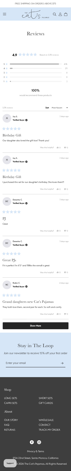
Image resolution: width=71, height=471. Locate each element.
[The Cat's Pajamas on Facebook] (32, 442)
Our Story (11, 420)
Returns (9, 429)
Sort (48, 108)
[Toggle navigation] (5, 14)
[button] (55, 14)
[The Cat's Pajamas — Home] (35, 13)
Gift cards (46, 403)
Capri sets (10, 403)
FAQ (6, 424)
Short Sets (46, 398)
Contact (44, 424)
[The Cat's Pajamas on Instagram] (39, 442)
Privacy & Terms (35, 451)
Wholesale (46, 420)
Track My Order (49, 429)
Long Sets (10, 398)
